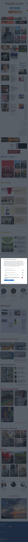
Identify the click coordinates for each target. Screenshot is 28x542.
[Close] (25, 259)
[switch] (22, 270)
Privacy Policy (17, 282)
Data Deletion (10, 282)
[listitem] (14, 268)
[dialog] (14, 271)
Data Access (14, 282)
